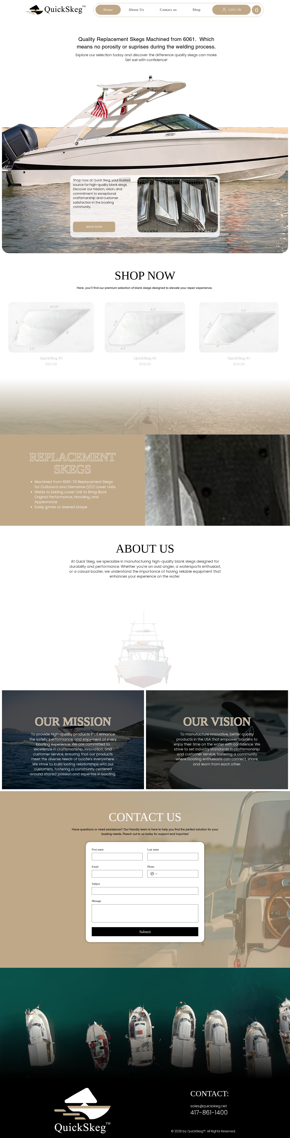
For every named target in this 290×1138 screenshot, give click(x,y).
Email (95, 866)
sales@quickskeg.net (208, 1106)
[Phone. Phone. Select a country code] (154, 873)
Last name (153, 849)
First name (98, 849)
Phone (150, 866)
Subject (96, 883)
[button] (256, 9)
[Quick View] (51, 327)
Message (96, 901)
